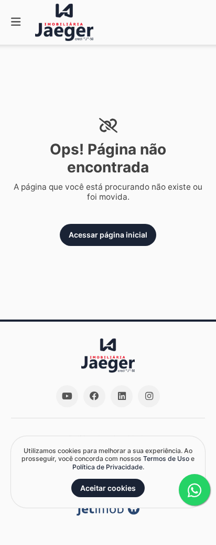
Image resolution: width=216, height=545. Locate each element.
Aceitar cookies (108, 488)
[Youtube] (67, 396)
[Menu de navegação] (15, 22)
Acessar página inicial (108, 234)
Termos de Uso (166, 458)
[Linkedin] (122, 396)
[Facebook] (94, 396)
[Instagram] (149, 396)
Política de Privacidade (107, 467)
